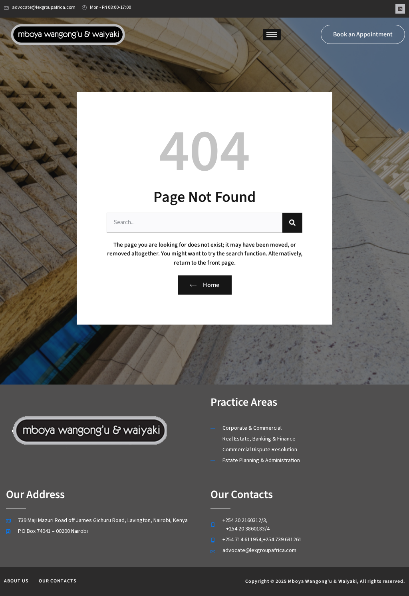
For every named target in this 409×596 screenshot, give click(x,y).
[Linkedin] (400, 9)
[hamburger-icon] (272, 34)
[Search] (292, 223)
